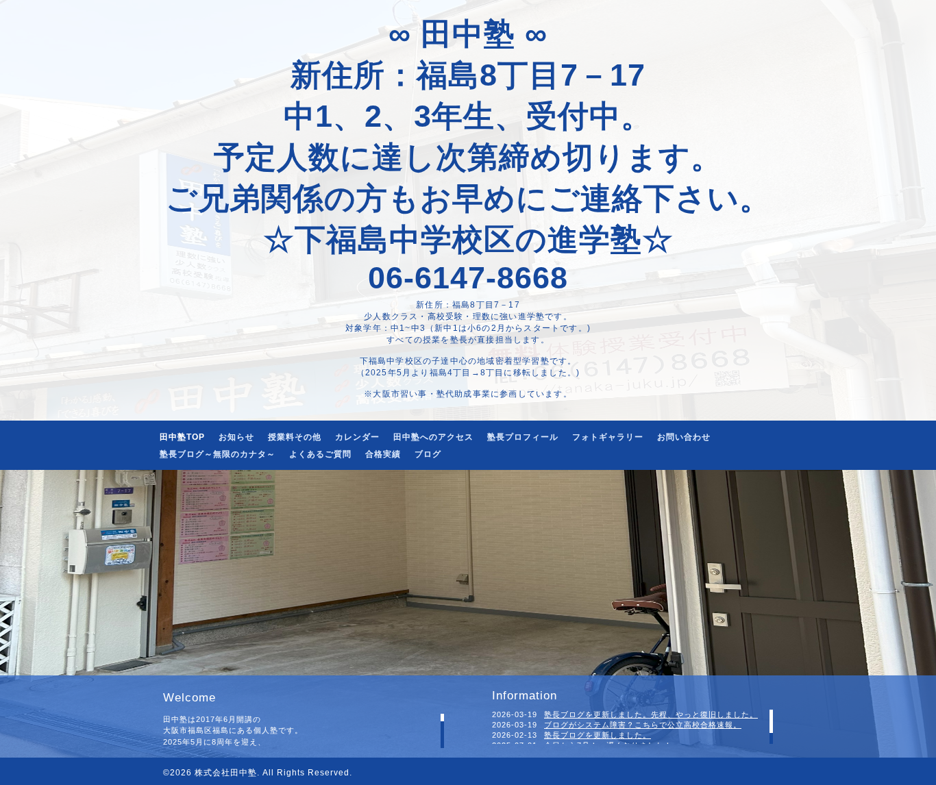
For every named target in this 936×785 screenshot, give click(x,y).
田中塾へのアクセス (433, 437)
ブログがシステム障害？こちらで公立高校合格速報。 (642, 725)
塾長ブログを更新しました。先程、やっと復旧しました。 (651, 714)
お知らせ (236, 437)
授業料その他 (294, 437)
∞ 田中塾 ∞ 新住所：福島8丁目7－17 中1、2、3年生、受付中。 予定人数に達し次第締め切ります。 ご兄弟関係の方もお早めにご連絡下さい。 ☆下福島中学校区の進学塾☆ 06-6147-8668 (468, 155)
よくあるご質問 (320, 454)
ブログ (428, 454)
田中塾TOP (182, 437)
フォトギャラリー (607, 437)
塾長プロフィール (522, 437)
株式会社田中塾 (226, 772)
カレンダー (357, 437)
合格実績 (383, 454)
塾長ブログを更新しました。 (597, 735)
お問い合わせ (684, 437)
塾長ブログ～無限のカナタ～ (217, 454)
